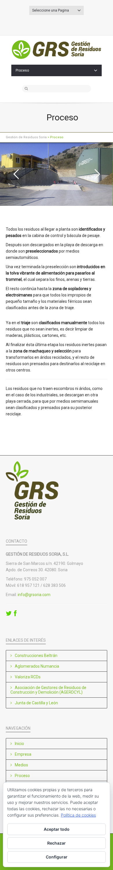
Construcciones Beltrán (36, 655)
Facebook (51, 23)
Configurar (57, 856)
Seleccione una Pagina (50, 10)
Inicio (19, 743)
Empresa (23, 754)
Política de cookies (78, 815)
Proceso (22, 70)
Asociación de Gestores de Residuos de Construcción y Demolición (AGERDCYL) (48, 689)
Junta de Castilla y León (36, 703)
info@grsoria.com (34, 594)
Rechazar (56, 843)
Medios (21, 765)
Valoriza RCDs (28, 677)
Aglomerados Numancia (37, 666)
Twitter (61, 23)
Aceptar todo (57, 829)
